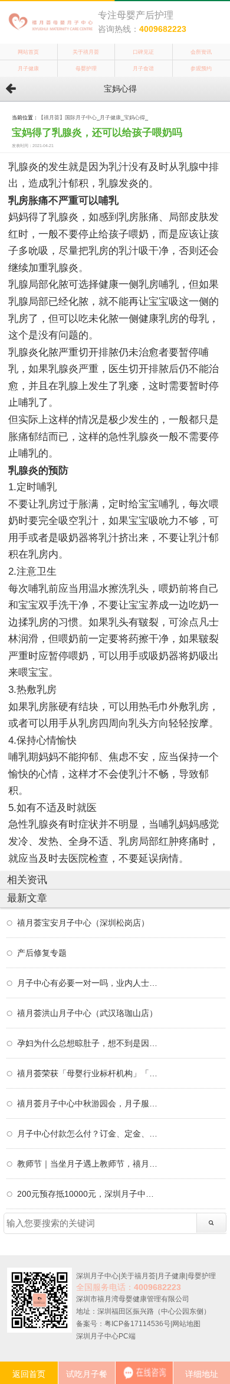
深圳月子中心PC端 (106, 1336)
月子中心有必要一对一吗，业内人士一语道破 (88, 983)
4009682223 (162, 29)
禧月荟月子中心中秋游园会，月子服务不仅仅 (88, 1103)
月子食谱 (143, 68)
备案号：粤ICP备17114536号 (123, 1324)
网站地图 (186, 1324)
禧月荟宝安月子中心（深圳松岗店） (83, 922)
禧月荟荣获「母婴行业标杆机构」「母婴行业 (88, 1073)
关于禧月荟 (86, 52)
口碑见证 (143, 52)
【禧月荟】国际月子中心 (67, 118)
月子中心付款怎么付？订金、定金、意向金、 (88, 1133)
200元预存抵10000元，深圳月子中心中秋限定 (88, 1194)
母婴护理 (86, 68)
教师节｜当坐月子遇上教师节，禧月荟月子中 (88, 1163)
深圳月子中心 (97, 1276)
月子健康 (28, 68)
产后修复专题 (42, 953)
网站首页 (28, 52)
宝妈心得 (134, 118)
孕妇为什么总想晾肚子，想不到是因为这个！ (88, 1043)
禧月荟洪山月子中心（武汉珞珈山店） (87, 1013)
